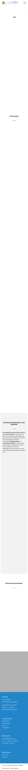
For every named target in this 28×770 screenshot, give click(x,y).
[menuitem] (24, 2)
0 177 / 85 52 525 (10, 707)
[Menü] (24, 2)
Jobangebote (5, 727)
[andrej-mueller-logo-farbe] (11, 2)
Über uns (4, 725)
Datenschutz (5, 754)
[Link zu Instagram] (25, 767)
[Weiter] (26, 12)
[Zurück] (2, 12)
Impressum (5, 756)
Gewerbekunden (6, 723)
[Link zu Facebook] (23, 767)
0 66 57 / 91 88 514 (11, 705)
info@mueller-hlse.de (11, 709)
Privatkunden (5, 721)
